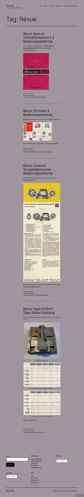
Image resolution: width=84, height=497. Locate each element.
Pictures (51, 6)
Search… (8, 456)
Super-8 (43, 97)
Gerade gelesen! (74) (36, 461)
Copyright (65, 6)
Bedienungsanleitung (34, 151)
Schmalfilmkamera (36, 97)
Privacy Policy (74, 6)
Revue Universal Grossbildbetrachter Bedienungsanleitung (37, 169)
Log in (32, 476)
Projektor (41, 151)
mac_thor (10, 6)
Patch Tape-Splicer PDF (30, 420)
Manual (32, 95)
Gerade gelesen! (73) (36, 467)
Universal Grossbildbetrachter (42, 295)
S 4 (31, 97)
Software (58, 6)
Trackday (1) (34, 465)
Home (40, 6)
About (46, 6)
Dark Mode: (78, 495)
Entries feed (34, 478)
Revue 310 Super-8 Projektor (49, 143)
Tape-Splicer (41, 432)
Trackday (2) (34, 463)
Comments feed (35, 480)
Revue (28, 97)
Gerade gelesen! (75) (36, 459)
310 (28, 151)
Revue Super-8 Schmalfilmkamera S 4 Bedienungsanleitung (38, 37)
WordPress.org (35, 482)
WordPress (75, 490)
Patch (28, 432)
